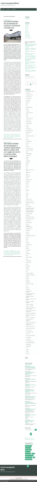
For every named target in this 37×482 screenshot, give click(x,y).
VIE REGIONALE (28, 344)
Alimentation (28, 93)
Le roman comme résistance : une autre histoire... (30, 56)
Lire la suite (27, 18)
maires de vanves (29, 199)
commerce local (28, 119)
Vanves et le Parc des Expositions (29, 320)
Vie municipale (28, 337)
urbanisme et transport (30, 283)
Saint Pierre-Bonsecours (29, 46)
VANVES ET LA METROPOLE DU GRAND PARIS (30, 294)
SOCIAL (27, 251)
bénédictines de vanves (29, 455)
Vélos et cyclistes (28, 330)
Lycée (27, 197)
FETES (27, 166)
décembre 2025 (27, 35)
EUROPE (27, 159)
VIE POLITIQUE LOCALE (30, 340)
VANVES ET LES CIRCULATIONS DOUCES (30, 324)
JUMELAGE (27, 190)
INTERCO (27, 183)
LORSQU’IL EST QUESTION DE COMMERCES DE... (30, 410)
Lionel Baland (32, 71)
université (27, 280)
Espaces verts (28, 155)
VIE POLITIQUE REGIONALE (30, 342)
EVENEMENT (28, 160)
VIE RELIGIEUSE (28, 346)
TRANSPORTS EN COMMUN (30, 274)
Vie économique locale (29, 331)
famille (27, 164)
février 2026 (27, 32)
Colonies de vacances (29, 118)
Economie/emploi (29, 141)
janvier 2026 (27, 33)
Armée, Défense (28, 98)
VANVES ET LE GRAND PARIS (30, 313)
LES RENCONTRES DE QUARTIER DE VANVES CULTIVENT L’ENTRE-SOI (12, 24)
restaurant (28, 233)
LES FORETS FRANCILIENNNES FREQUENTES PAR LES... (30, 403)
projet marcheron (14, 136)
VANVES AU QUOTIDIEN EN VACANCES (30, 380)
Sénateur (27, 246)
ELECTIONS (28, 146)
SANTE (27, 239)
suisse (27, 264)
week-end (27, 353)
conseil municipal (28, 449)
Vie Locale (15, 250)
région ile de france (28, 457)
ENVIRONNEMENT (29, 153)
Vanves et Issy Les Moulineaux (29, 291)
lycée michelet (27, 451)
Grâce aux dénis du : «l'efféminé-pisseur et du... (30, 58)
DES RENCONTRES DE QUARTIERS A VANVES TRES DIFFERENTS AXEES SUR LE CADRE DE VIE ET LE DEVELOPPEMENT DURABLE (12, 150)
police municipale (29, 222)
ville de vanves (6, 251)
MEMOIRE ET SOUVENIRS (30, 202)
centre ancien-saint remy (10, 253)
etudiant (27, 157)
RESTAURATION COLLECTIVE (30, 235)
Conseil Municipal (29, 123)
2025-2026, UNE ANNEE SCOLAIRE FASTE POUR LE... (30, 397)
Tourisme (27, 269)
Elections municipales (29, 150)
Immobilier (28, 181)
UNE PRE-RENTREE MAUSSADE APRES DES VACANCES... (30, 373)
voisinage (27, 349)
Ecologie (27, 139)
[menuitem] (2, 9)
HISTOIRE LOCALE (29, 179)
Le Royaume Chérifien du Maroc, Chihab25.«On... (30, 59)
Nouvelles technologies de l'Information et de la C (30, 208)
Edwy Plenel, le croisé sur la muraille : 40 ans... (30, 62)
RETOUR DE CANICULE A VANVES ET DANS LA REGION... (30, 421)
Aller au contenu (3, 0)
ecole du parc (10, 136)
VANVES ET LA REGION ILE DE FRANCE (31, 299)
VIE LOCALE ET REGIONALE (30, 335)
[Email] (31, 434)
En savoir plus (6, 481)
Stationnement (28, 262)
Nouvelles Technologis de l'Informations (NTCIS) (30, 211)
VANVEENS (27, 289)
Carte (26, 357)
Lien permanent (7, 250)
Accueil (2, 9)
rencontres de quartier (12, 251)
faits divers (28, 162)
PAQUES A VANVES (29, 213)
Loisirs (27, 195)
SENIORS (27, 248)
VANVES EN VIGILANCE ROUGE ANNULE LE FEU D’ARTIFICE (29, 390)
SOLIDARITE (28, 253)
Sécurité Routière (29, 244)
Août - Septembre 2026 (28, 51)
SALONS (27, 237)
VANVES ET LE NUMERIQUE (30, 317)
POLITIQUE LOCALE (29, 228)
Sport (27, 255)
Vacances (27, 287)
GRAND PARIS (28, 172)
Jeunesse (27, 186)
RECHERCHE (28, 230)
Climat (27, 114)
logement (27, 193)
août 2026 (26, 24)
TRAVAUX (27, 278)
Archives (8, 9)
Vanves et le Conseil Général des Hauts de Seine (30, 308)
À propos (14, 9)
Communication (28, 121)
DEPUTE (27, 134)
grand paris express (28, 459)
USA (26, 285)
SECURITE (27, 242)
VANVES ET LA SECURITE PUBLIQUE (30, 302)
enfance (27, 151)
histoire (27, 177)
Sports (27, 258)
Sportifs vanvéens (29, 257)
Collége (27, 116)
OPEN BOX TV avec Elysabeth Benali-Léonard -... (30, 49)
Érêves (26, 53)
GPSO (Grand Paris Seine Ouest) (30, 170)
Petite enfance (28, 220)
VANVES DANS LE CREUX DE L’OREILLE (30, 385)
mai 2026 (26, 28)
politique (27, 224)
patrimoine (28, 215)
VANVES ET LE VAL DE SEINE (30, 322)
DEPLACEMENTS (28, 132)
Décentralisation (28, 128)
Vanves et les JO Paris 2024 (30, 326)
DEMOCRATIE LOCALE (29, 130)
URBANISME (28, 282)
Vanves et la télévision (29, 304)
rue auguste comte (9, 252)
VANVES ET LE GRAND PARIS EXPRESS (30, 315)
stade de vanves (28, 447)
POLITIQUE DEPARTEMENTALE (29, 226)
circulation (28, 110)
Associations (28, 100)
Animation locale (29, 96)
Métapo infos (33, 56)
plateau (17, 251)
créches (27, 125)
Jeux (26, 188)
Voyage (27, 351)
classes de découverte (29, 112)
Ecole (27, 137)
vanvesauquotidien (10, 3)
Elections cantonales (29, 148)
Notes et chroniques (29, 65)
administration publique (30, 91)
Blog (26, 105)
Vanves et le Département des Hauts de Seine (31, 311)
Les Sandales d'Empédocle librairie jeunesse (30, 54)
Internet (27, 184)
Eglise (27, 144)
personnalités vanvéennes (30, 218)
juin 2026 (26, 27)
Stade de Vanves (28, 260)
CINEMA (27, 109)
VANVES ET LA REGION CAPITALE (29, 297)
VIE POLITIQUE (28, 339)
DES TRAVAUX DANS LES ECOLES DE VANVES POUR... (30, 367)
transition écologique (29, 273)
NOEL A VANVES (28, 206)
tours (27, 271)
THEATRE (27, 267)
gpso (34, 457)
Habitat (27, 174)
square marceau (14, 252)
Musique (27, 204)
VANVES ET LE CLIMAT (29, 306)
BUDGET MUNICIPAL (29, 107)
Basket (27, 103)
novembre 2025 (27, 36)
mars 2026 (26, 31)
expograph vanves (28, 445)
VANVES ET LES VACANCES (30, 328)
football (33, 453)
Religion (27, 232)
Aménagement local (29, 94)
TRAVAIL (27, 276)
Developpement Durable (30, 135)
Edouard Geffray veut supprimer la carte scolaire (31, 68)
